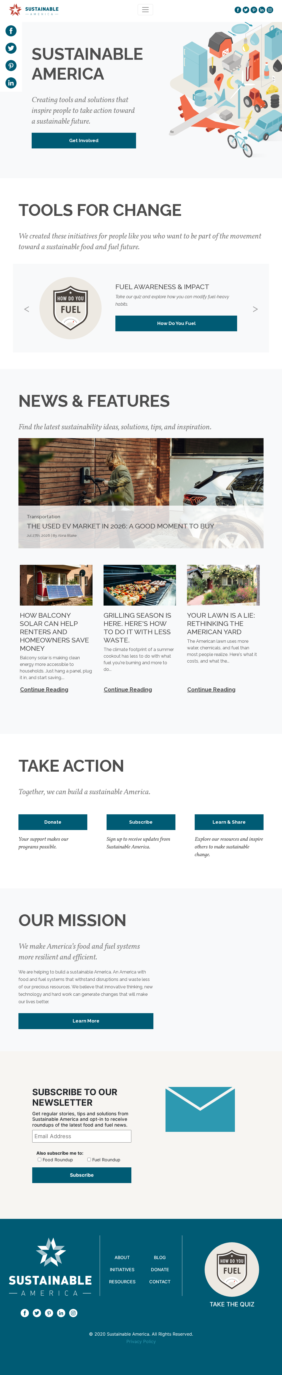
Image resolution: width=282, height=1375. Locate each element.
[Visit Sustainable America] (50, 1266)
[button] (32, 308)
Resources (122, 1281)
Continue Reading (44, 689)
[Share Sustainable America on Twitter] (11, 47)
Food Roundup (58, 1159)
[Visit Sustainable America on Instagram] (270, 9)
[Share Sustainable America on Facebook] (11, 30)
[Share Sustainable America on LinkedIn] (11, 82)
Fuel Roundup (106, 1159)
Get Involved (84, 140)
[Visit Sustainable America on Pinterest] (254, 9)
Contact (159, 1281)
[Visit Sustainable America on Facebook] (238, 9)
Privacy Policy (141, 1341)
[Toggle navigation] (145, 9)
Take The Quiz (232, 1304)
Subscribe (141, 822)
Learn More (86, 1021)
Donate (52, 822)
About (122, 1257)
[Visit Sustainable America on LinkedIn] (262, 9)
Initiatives (122, 1269)
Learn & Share (229, 822)
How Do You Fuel (176, 323)
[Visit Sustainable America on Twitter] (246, 9)
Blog (160, 1257)
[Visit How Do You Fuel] (232, 1269)
